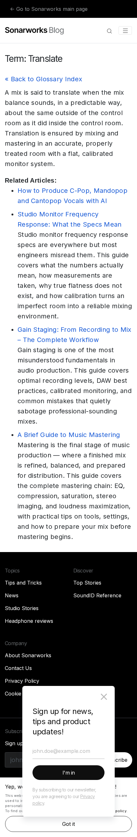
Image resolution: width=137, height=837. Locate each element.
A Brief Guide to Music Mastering (69, 435)
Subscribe (115, 760)
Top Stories (87, 582)
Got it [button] (68, 824)
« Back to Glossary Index (43, 79)
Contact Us (18, 668)
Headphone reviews (29, 621)
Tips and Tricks (23, 582)
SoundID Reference (97, 595)
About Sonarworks (28, 655)
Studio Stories (22, 608)
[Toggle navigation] (125, 30)
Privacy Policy (22, 681)
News (11, 595)
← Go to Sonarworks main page (49, 9)
